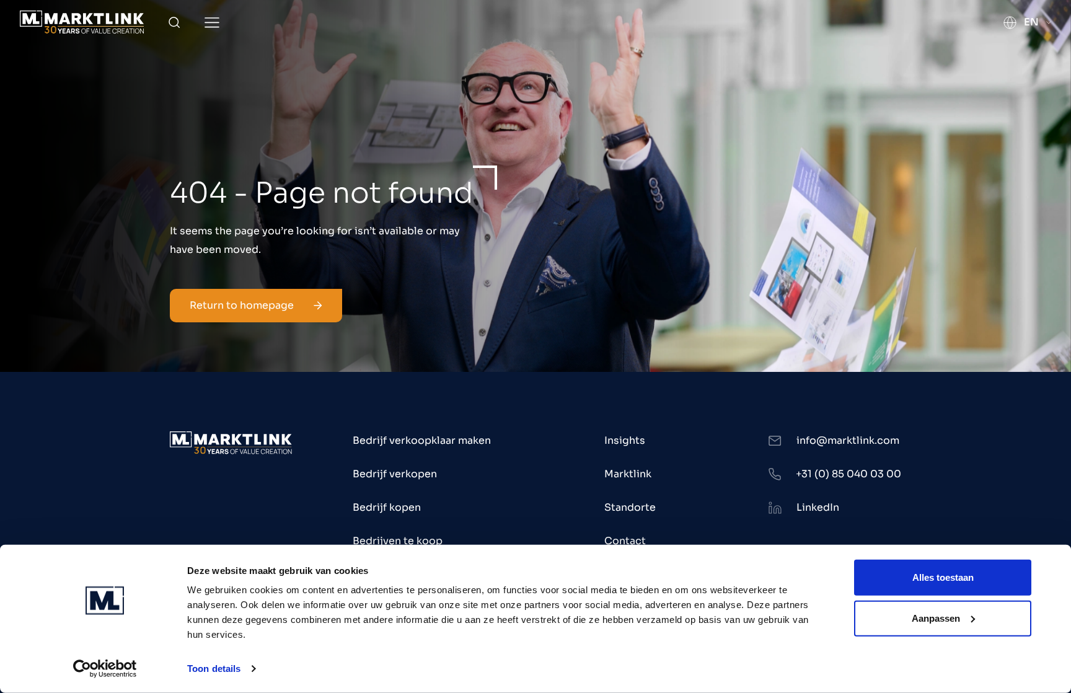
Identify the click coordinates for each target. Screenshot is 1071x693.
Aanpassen (936, 617)
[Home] (82, 22)
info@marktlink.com (847, 440)
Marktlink (627, 473)
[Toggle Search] (174, 22)
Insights (624, 440)
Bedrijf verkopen (395, 473)
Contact (625, 540)
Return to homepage (242, 305)
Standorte (630, 507)
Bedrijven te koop (398, 540)
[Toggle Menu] (212, 22)
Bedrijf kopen (387, 507)
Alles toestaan (943, 577)
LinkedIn (817, 507)
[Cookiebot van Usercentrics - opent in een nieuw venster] (105, 669)
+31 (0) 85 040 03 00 (848, 473)
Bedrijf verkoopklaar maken (422, 440)
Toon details (213, 668)
